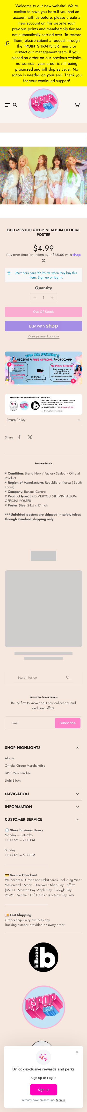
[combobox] (43, 677)
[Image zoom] (43, 175)
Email (15, 723)
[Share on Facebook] (19, 437)
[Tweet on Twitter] (30, 437)
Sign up (43, 277)
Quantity (43, 288)
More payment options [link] (43, 337)
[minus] (35, 297)
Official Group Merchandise (25, 765)
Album (9, 758)
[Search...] (68, 677)
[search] (15, 104)
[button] (43, 312)
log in (58, 277)
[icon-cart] (77, 104)
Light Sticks (13, 780)
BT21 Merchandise (18, 773)
